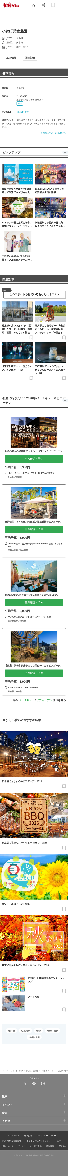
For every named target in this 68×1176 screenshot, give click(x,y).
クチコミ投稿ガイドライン (39, 1140)
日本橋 (12, 1030)
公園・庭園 (35, 1037)
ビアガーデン (44, 700)
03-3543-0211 (23, 111)
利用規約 (28, 1135)
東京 (39, 1030)
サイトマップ (13, 1135)
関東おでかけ (32, 1070)
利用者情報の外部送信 (12, 1140)
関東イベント (47, 1070)
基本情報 (8, 73)
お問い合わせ (7, 1146)
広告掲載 (50, 1146)
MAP (20, 103)
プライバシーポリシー (46, 1135)
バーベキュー (26, 700)
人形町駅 (26, 1030)
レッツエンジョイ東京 (13, 1070)
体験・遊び (53, 1030)
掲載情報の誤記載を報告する (53, 132)
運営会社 (63, 1146)
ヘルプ (58, 1140)
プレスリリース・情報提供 (30, 1146)
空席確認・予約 (34, 458)
